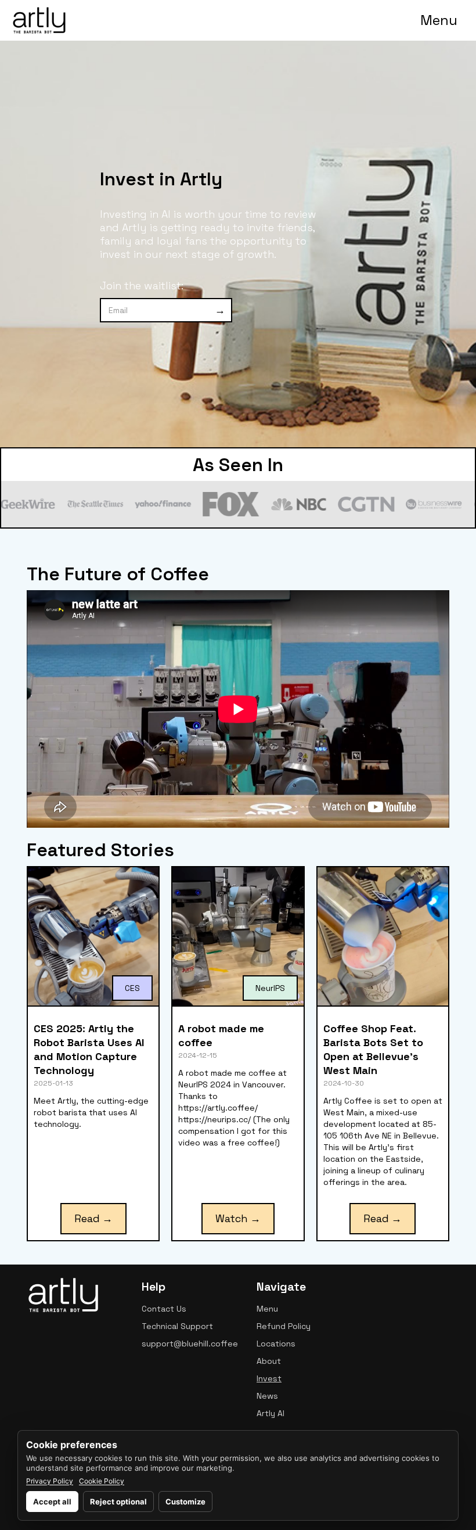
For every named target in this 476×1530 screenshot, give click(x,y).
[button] (438, 20)
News (267, 1396)
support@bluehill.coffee (190, 1343)
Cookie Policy (101, 1481)
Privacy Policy (49, 1481)
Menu (267, 1308)
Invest (269, 1378)
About (269, 1361)
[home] (39, 20)
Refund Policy (284, 1326)
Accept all (52, 1501)
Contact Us (164, 1308)
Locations (276, 1343)
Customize (185, 1501)
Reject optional (118, 1501)
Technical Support (177, 1326)
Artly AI (270, 1413)
